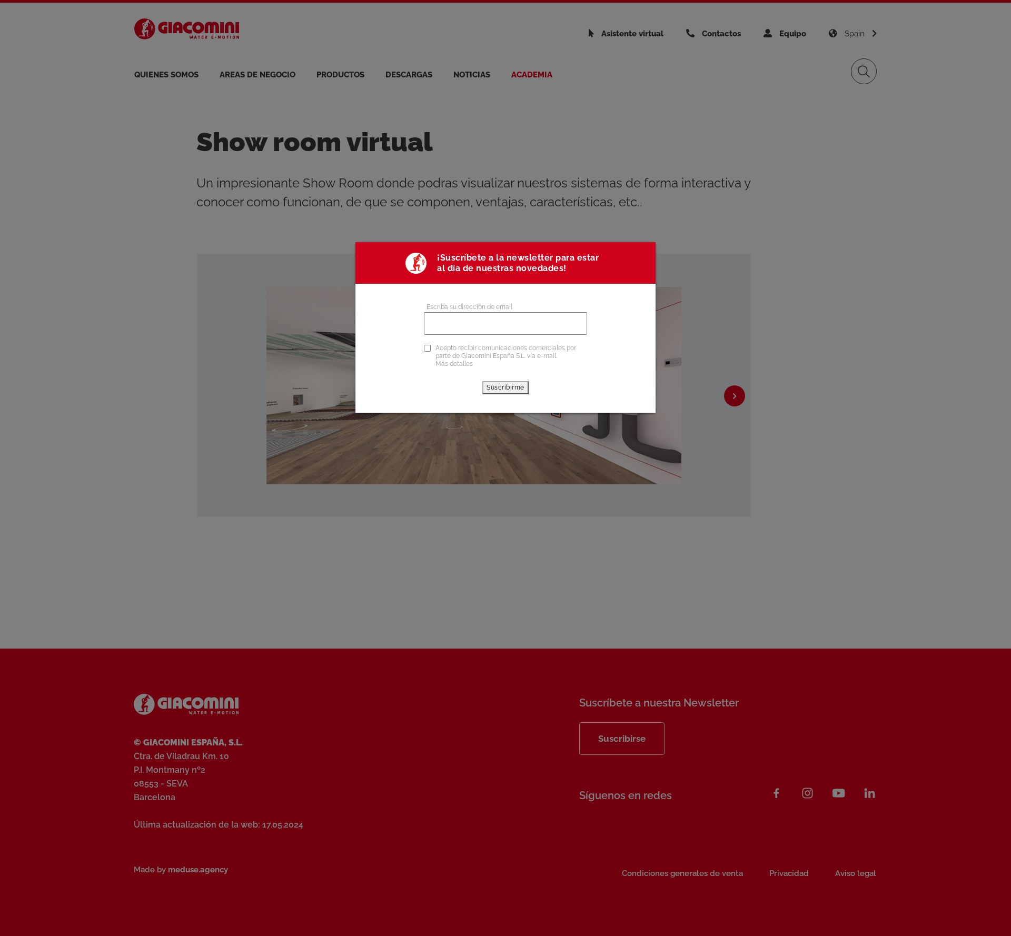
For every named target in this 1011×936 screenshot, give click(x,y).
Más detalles (454, 363)
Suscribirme (505, 387)
